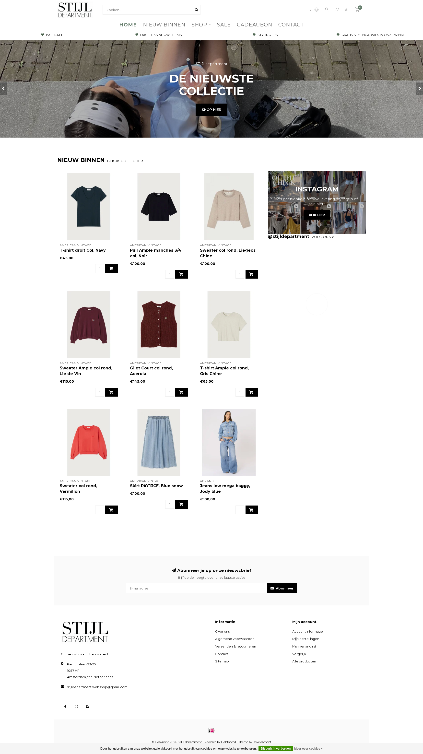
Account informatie (307, 631)
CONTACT (291, 25)
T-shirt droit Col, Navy (83, 250)
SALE (224, 25)
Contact (221, 654)
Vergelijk (299, 654)
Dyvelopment (262, 742)
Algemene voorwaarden (234, 639)
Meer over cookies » (308, 748)
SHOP (199, 25)
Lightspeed (228, 742)
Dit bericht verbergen (276, 748)
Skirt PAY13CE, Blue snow (156, 485)
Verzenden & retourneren (235, 646)
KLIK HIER (317, 215)
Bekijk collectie (124, 161)
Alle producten (304, 661)
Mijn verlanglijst (304, 646)
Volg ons (322, 236)
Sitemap (222, 661)
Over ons (222, 631)
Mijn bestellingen (305, 639)
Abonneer (284, 588)
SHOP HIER (211, 109)
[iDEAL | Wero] (211, 730)
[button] (3, 88)
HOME (128, 25)
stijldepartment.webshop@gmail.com (97, 687)
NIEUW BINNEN (164, 25)
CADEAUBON (254, 25)
